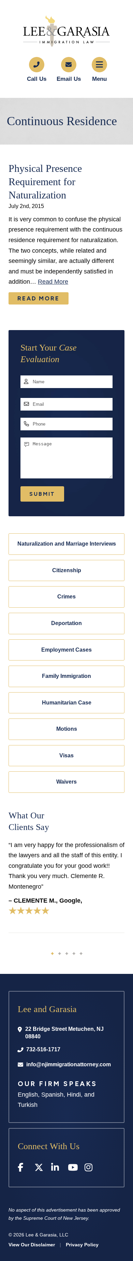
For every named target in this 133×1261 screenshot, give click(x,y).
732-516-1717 (43, 1049)
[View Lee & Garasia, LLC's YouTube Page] (73, 1168)
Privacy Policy (82, 1244)
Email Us (69, 79)
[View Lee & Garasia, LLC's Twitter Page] (39, 1168)
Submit (42, 494)
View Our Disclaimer (32, 1244)
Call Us (36, 79)
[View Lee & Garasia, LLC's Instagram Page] (89, 1168)
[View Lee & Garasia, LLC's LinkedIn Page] (56, 1168)
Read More (53, 281)
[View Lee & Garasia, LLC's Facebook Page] (23, 1168)
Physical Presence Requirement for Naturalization (45, 182)
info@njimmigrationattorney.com (68, 1064)
